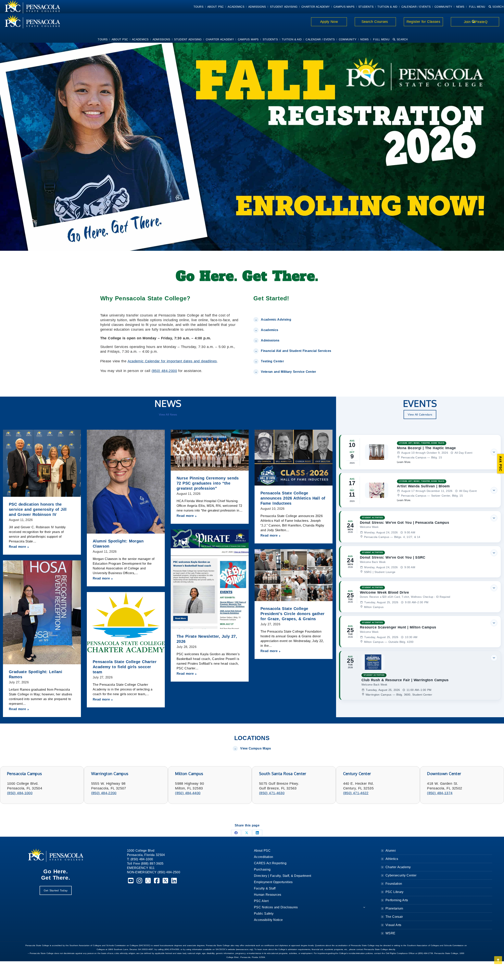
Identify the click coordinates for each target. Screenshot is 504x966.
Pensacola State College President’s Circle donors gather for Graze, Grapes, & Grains (292, 613)
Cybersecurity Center (400, 875)
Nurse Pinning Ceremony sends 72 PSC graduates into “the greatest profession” (208, 483)
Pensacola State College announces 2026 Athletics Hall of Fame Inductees (292, 498)
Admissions (270, 340)
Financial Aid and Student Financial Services (296, 351)
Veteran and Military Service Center (288, 371)
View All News (168, 414)
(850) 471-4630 (271, 793)
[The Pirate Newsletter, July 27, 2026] (210, 579)
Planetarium (394, 908)
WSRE (390, 933)
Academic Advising (276, 319)
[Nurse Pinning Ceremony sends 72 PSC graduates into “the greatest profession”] (210, 450)
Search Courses (375, 22)
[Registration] (252, 146)
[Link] (30, 21)
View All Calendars (420, 414)
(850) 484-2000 (164, 371)
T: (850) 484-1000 (140, 859)
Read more (17, 546)
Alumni (390, 850)
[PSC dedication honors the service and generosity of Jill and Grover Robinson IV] (42, 463)
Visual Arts (393, 925)
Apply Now (329, 22)
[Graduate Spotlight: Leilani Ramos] (42, 612)
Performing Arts (396, 900)
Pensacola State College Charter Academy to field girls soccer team (125, 667)
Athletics (391, 859)
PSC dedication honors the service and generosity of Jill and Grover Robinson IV (38, 509)
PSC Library (394, 892)
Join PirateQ (475, 22)
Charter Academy (398, 867)
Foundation (393, 883)
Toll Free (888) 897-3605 (145, 863)
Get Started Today (56, 890)
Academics (269, 330)
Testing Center (273, 361)
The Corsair (394, 916)
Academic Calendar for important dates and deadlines (172, 361)
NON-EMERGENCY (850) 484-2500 (153, 872)
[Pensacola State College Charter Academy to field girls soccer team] (126, 623)
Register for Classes (423, 22)
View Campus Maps (255, 748)
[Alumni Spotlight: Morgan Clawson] (126, 482)
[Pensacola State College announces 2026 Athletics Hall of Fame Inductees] (294, 458)
